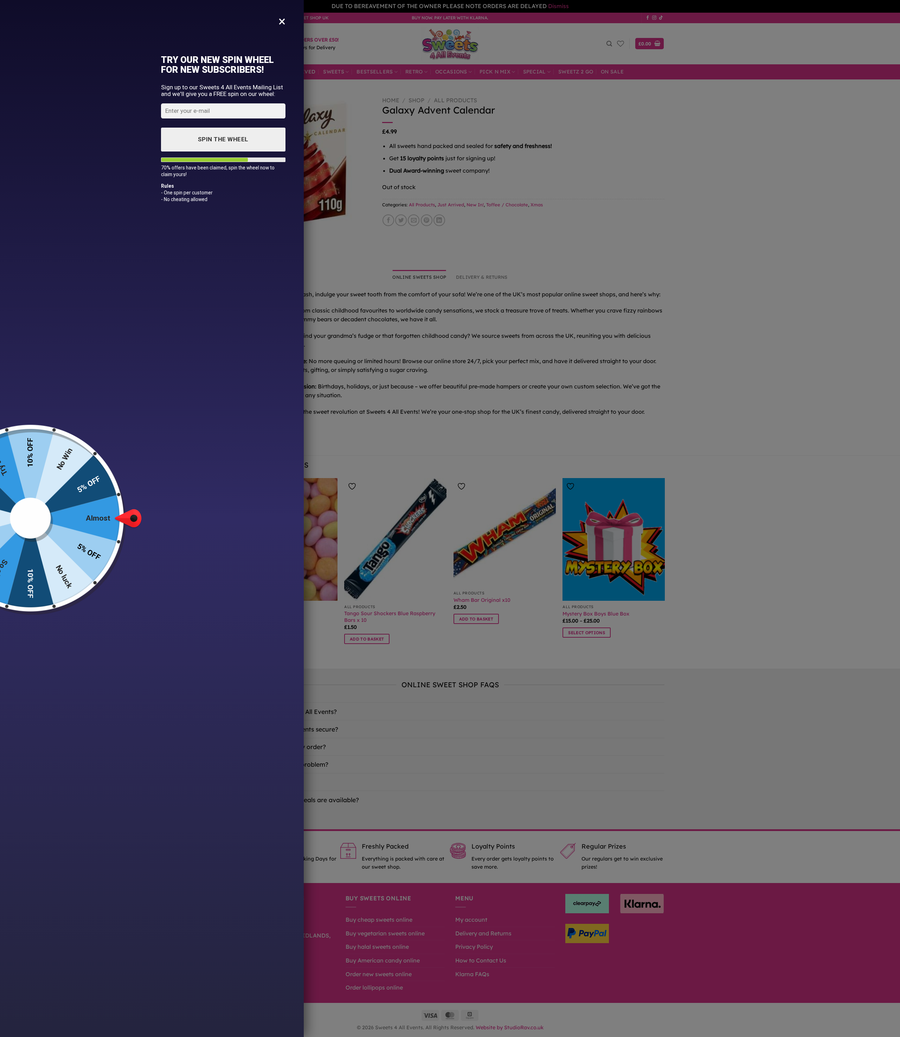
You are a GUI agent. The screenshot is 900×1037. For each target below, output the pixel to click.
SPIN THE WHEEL (223, 139)
